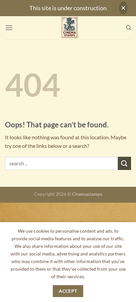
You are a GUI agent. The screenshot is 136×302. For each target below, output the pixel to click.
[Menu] (9, 27)
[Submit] (124, 163)
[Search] (128, 27)
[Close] (123, 8)
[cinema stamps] (69, 27)
